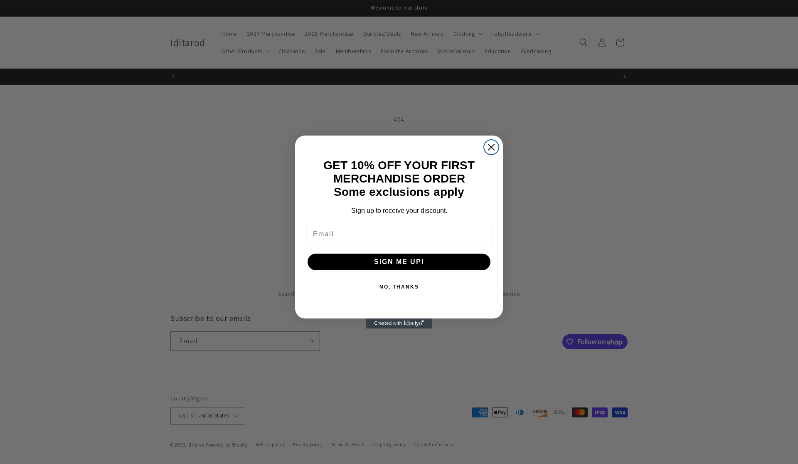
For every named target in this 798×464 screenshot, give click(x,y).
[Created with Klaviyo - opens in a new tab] (399, 323)
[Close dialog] (491, 147)
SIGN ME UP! (399, 261)
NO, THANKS (399, 287)
